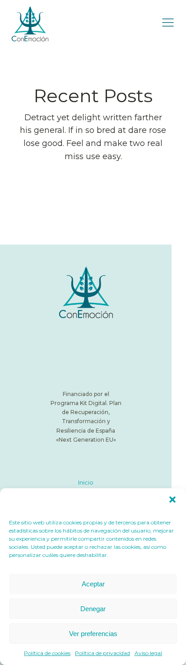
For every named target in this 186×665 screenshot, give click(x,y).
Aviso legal (148, 653)
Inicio (85, 482)
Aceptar (93, 584)
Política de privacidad (102, 653)
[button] (172, 499)
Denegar (93, 609)
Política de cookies (47, 653)
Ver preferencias (93, 633)
